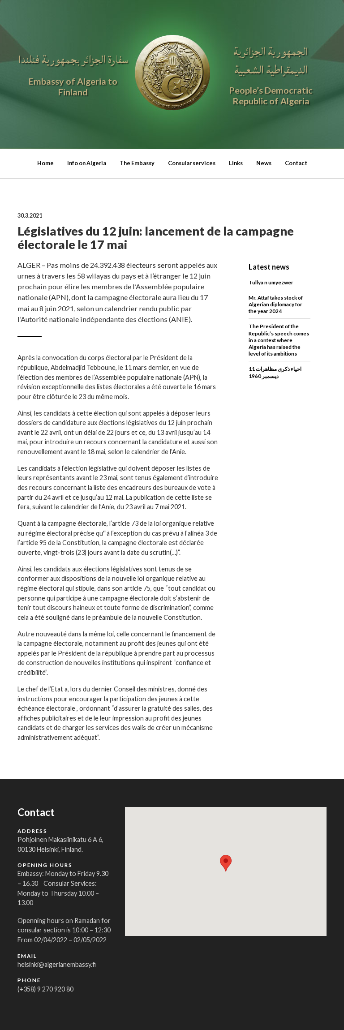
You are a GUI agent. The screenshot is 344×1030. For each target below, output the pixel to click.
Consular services (191, 163)
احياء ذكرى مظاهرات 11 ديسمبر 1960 (275, 371)
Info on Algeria (86, 163)
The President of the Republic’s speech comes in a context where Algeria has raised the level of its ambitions (279, 339)
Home (45, 163)
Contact (296, 163)
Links (236, 163)
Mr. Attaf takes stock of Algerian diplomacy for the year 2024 (276, 304)
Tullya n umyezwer (271, 282)
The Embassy (137, 163)
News (263, 163)
